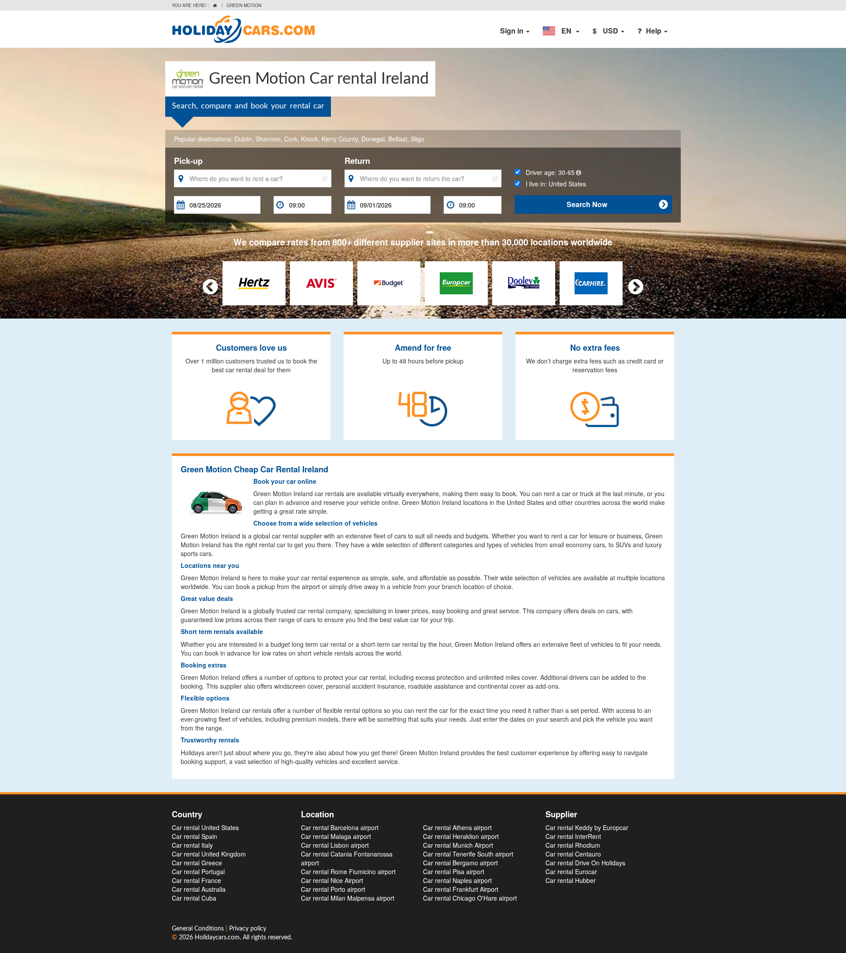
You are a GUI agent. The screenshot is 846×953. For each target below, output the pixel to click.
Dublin (243, 138)
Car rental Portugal (198, 871)
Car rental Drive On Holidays (585, 862)
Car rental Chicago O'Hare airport (470, 898)
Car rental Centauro (573, 853)
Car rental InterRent (573, 836)
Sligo (417, 138)
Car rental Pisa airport (453, 871)
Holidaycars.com (217, 937)
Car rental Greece (197, 862)
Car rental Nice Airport (332, 880)
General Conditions (199, 929)
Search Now (617, 204)
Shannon (268, 138)
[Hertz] (254, 282)
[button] (561, 31)
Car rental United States (205, 827)
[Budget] (388, 282)
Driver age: (547, 172)
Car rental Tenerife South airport (468, 853)
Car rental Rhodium (572, 845)
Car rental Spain (194, 836)
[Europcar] (456, 282)
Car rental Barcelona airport (339, 827)
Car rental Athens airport (457, 827)
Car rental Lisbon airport (335, 845)
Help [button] (654, 31)
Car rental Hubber (570, 880)
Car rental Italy (192, 845)
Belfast (397, 138)
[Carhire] (591, 282)
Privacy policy (247, 929)
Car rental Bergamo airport (460, 862)
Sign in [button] (512, 31)
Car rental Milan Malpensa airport (347, 898)
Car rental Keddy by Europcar (586, 827)
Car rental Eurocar (571, 871)
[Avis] (321, 282)
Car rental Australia (199, 889)
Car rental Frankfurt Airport (460, 889)
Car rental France (196, 880)
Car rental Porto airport (333, 889)
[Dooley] (523, 282)
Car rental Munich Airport (458, 845)
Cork (290, 138)
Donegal (373, 138)
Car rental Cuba (194, 898)
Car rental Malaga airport (336, 836)
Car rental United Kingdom (209, 853)
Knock (309, 138)
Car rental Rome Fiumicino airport (348, 871)
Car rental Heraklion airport (461, 836)
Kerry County (340, 138)
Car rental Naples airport (457, 880)
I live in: (553, 183)
